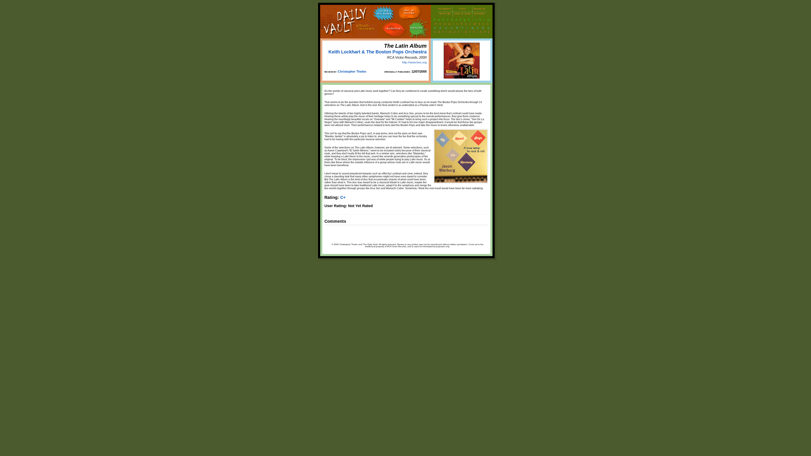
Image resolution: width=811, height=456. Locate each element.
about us (479, 9)
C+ (343, 197)
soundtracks (463, 28)
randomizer (394, 29)
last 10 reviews (409, 12)
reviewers (444, 9)
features (416, 28)
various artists (463, 32)
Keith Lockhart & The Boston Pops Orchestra (377, 51)
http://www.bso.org (414, 62)
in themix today (384, 13)
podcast (479, 14)
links (462, 9)
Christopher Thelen (352, 71)
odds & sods (462, 14)
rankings (445, 14)
